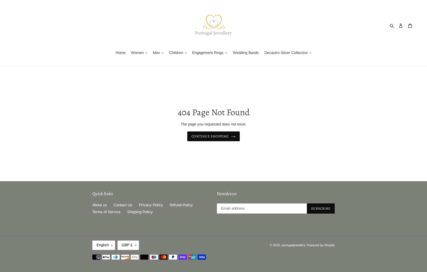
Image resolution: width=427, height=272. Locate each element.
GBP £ (127, 245)
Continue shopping (210, 136)
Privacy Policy (151, 205)
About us (99, 205)
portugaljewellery (294, 245)
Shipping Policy (140, 212)
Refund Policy (181, 205)
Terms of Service (106, 212)
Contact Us (123, 205)
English (103, 245)
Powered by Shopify (321, 245)
